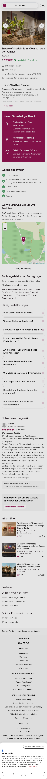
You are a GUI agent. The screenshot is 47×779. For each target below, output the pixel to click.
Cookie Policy (32, 766)
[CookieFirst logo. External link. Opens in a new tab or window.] (3, 750)
